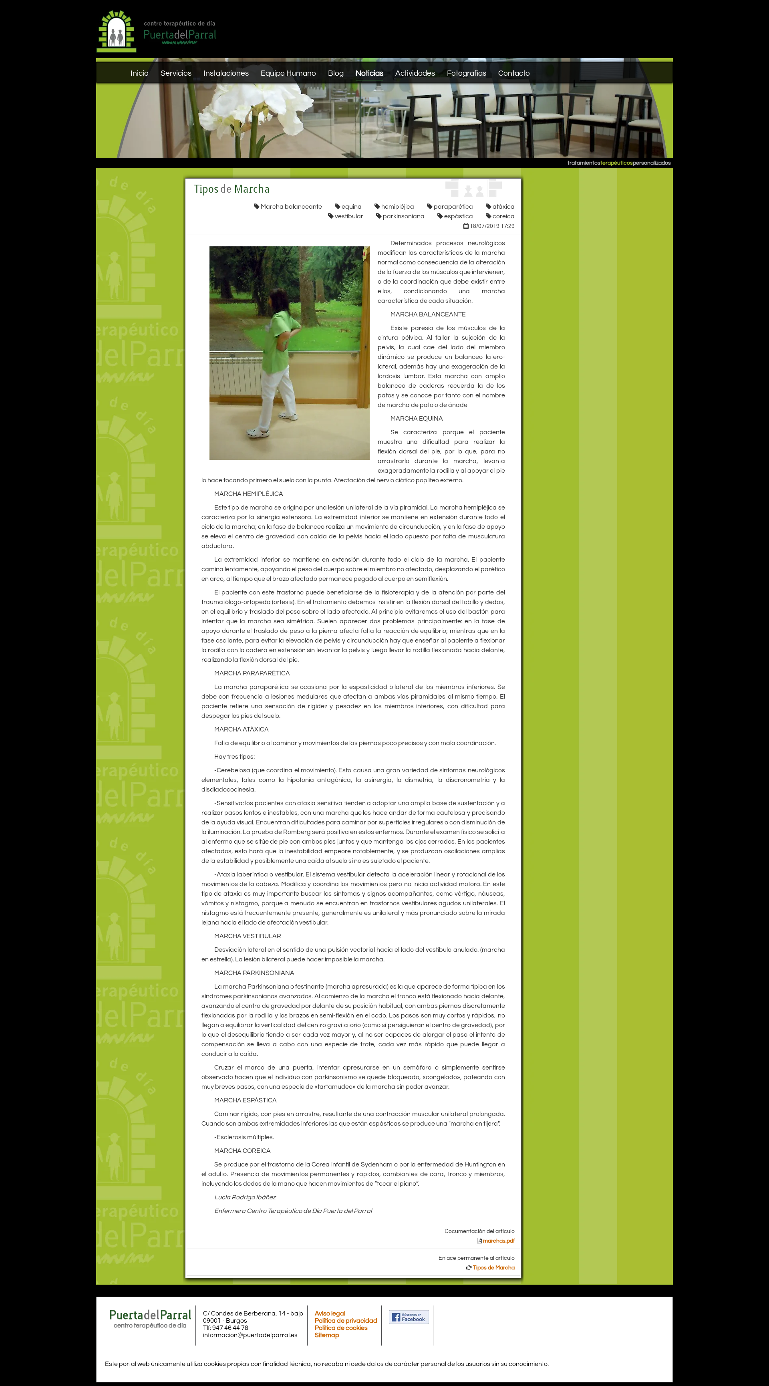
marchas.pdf (499, 1241)
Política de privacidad (346, 1321)
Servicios (176, 73)
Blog (336, 73)
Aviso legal (330, 1313)
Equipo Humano (288, 73)
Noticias (369, 73)
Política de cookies (341, 1328)
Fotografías (466, 73)
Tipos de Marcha (494, 1268)
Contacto (514, 73)
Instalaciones (226, 73)
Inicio (140, 73)
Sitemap (327, 1335)
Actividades (415, 73)
